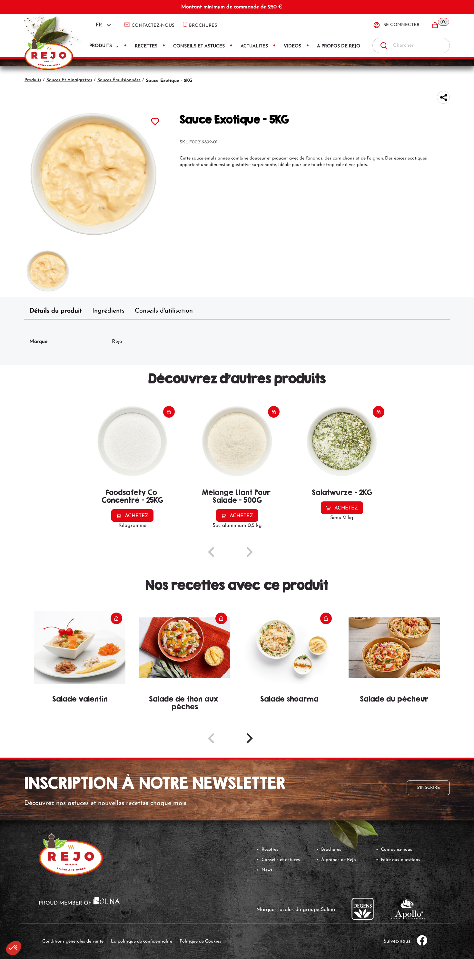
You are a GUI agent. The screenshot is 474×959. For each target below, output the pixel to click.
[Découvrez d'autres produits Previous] (211, 552)
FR (99, 25)
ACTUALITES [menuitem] (254, 46)
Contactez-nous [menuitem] (153, 25)
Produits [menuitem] (100, 46)
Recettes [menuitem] (146, 46)
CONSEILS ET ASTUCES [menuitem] (199, 46)
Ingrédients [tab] (108, 311)
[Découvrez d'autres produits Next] (249, 552)
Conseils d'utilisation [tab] (164, 311)
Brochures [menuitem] (203, 25)
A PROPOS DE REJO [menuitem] (338, 46)
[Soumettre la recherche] (384, 45)
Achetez (136, 515)
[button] (440, 25)
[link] (353, 830)
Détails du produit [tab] (55, 311)
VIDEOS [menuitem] (292, 46)
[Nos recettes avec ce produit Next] (249, 738)
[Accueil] (51, 35)
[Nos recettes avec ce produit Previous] (211, 738)
